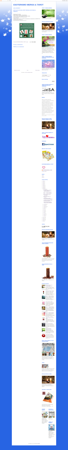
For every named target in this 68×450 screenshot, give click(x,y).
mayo (44, 211)
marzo (44, 213)
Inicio (27, 70)
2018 (43, 188)
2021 (43, 184)
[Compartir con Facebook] (34, 41)
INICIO (43, 175)
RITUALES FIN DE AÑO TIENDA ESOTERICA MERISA (47, 200)
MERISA (43, 177)
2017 (43, 217)
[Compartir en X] (33, 41)
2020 (43, 185)
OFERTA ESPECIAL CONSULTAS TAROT (48, 329)
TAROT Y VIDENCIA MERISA (47, 193)
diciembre (45, 189)
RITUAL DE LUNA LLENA (49, 323)
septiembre (45, 206)
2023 (43, 182)
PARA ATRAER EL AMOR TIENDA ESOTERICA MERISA (47, 198)
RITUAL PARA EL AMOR (49, 301)
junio (44, 210)
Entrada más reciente (17, 70)
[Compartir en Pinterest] (35, 41)
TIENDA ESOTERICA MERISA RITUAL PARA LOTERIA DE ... (47, 202)
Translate (48, 76)
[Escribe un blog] (32, 41)
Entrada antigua (37, 70)
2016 (43, 218)
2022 (43, 183)
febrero (45, 214)
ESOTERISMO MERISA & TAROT (28, 5)
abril (44, 212)
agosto (45, 207)
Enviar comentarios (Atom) (28, 72)
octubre (45, 205)
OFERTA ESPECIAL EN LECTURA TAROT (49, 285)
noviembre (45, 204)
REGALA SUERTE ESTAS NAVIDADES (47, 195)
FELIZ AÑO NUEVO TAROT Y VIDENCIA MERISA (47, 190)
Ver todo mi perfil (44, 171)
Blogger (39, 443)
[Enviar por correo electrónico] (31, 41)
